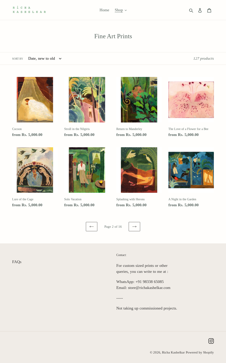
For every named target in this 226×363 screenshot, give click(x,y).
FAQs (16, 262)
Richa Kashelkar (173, 352)
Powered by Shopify (200, 352)
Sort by (17, 58)
